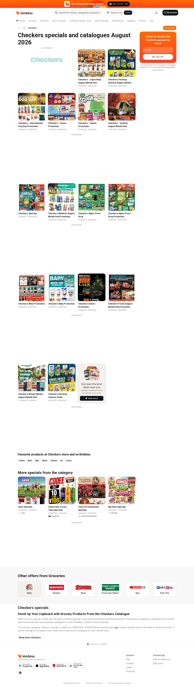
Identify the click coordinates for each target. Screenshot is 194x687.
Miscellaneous (118, 20)
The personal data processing (119, 683)
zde (116, 627)
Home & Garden (59, 20)
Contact (130, 663)
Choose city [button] (116, 12)
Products (142, 20)
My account (171, 12)
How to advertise (161, 659)
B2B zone (158, 663)
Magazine (131, 20)
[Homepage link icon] (88, 644)
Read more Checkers (30, 637)
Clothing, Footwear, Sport (80, 20)
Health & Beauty (101, 20)
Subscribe (171, 28)
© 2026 (71, 683)
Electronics (44, 20)
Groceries (33, 20)
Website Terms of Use (94, 683)
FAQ (128, 659)
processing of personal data (164, 67)
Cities (151, 20)
